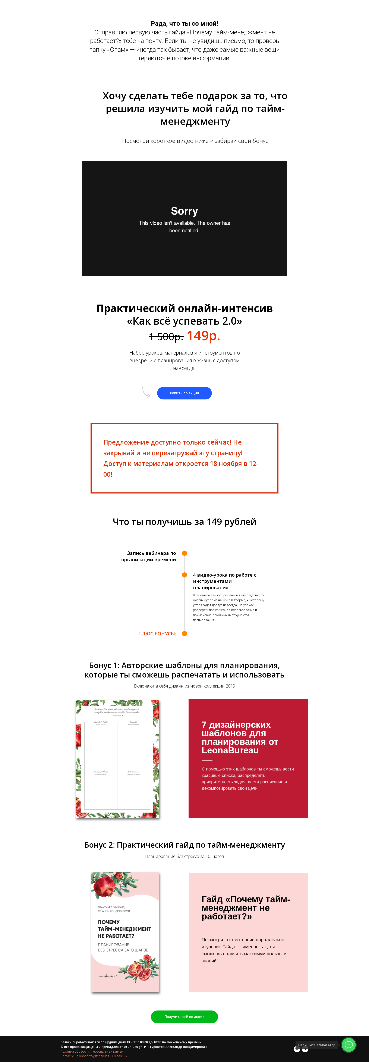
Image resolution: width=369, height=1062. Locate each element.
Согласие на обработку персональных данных (94, 1056)
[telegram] (305, 1049)
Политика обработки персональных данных (92, 1051)
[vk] (297, 1049)
